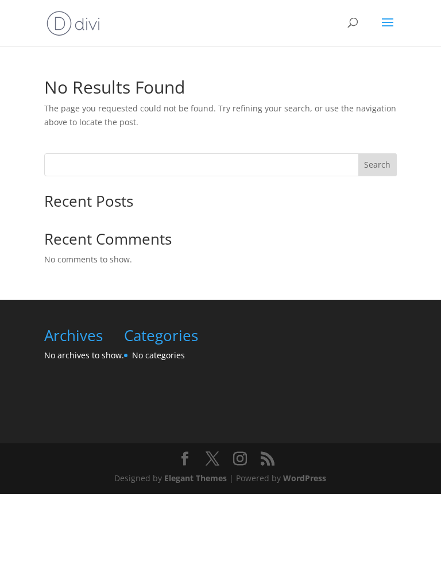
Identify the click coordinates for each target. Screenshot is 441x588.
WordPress (304, 478)
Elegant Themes (195, 478)
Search (377, 164)
